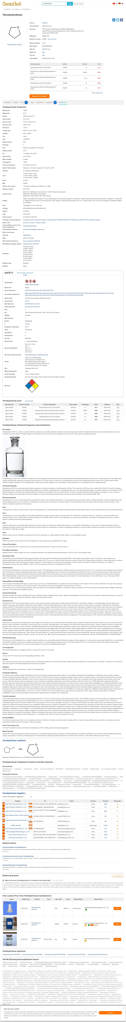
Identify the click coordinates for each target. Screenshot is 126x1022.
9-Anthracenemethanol (110, 776)
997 (106, 821)
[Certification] (86, 910)
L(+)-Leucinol (68, 780)
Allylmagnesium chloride (63, 784)
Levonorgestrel (77, 784)
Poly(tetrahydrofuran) (26, 962)
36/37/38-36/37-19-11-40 (32, 304)
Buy (118, 407)
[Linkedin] (113, 19)
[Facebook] (121, 19)
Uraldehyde (17, 769)
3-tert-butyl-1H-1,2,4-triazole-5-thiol (105, 778)
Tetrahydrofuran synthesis (14, 740)
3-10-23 (27, 324)
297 (106, 828)
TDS (43, 55)
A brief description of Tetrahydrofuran (14, 847)
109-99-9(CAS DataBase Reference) (33, 229)
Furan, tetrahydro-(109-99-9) (31, 241)
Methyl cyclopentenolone (35, 966)
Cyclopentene (23, 964)
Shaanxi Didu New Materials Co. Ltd (15, 811)
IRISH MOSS (59, 769)
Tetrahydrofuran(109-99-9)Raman (98, 954)
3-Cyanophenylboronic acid (34, 786)
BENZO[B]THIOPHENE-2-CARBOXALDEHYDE (16, 784)
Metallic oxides (95, 769)
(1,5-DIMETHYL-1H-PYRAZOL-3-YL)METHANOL (31, 788)
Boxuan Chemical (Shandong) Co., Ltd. (15, 828)
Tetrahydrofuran (36, 907)
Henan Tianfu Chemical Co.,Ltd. (17, 834)
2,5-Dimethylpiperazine (39, 784)
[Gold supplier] (86, 925)
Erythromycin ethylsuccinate (84, 778)
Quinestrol (51, 784)
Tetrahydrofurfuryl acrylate (99, 962)
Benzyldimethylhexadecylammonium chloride (105, 780)
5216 (105, 831)
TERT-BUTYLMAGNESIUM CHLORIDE (74, 782)
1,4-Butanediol (27, 769)
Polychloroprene (7, 769)
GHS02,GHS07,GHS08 (31, 284)
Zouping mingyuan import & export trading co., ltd (17, 815)
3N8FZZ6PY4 (27, 235)
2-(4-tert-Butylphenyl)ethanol (52, 778)
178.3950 (43, 222)
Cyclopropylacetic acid (63, 786)
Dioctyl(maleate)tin (50, 786)
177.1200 (37, 222)
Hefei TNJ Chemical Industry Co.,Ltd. (16, 804)
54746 (105, 825)
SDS (43, 52)
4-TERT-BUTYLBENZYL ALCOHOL (69, 776)
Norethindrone (53, 776)
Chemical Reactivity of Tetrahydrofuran (14, 865)
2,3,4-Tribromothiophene (109, 784)
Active (27, 371)
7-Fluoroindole (30, 782)
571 (106, 807)
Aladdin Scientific (16, 825)
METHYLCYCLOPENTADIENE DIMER (41, 964)
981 (106, 816)
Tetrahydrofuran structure (14, 44)
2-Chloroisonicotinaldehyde (82, 780)
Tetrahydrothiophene (8, 788)
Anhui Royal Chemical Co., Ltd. (18, 837)
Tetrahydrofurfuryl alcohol (9, 962)
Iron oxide (71, 964)
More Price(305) (29, 401)
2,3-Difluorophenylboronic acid (82, 786)
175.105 (25, 222)
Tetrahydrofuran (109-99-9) (31, 244)
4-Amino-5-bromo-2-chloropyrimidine (38, 780)
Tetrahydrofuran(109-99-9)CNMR (55, 954)
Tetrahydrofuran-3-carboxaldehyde (79, 962)
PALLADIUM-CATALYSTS (72, 769)
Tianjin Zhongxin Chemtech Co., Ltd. (16, 807)
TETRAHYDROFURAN (29, 226)
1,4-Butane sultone (68, 778)
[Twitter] (117, 19)
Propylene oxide (12, 966)
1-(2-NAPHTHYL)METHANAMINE (92, 776)
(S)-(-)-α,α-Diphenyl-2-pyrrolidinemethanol (100, 782)
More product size (97, 93)
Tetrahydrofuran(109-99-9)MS (11, 954)
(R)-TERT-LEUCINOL (35, 778)
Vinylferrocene (113, 786)
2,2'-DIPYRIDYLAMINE (99, 786)
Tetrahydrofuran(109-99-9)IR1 (76, 954)
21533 (105, 834)
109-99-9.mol (46, 49)
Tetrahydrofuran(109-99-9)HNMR (32, 954)
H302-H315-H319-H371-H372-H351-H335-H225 (39, 290)
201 (106, 837)
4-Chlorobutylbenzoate (54, 782)
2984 (105, 804)
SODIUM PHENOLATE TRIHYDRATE (35, 776)
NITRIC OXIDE (80, 964)
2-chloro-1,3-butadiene (46, 769)
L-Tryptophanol (40, 782)
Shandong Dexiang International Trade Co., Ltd (17, 820)
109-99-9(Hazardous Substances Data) (36, 355)
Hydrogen (85, 769)
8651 (105, 811)
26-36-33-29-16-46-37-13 (32, 306)
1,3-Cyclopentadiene (93, 964)
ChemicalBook (7, 9)
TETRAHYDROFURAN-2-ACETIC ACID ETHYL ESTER (50, 962)
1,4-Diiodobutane (57, 780)
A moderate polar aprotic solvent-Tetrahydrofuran (18, 856)
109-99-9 (45, 23)
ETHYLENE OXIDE (59, 964)
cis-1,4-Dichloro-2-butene (109, 769)
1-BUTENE (23, 966)
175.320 (31, 222)
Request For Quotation (39, 96)
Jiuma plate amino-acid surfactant (12, 776)
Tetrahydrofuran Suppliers (14, 793)
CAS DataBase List (16, 9)
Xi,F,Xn (27, 301)
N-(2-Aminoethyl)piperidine (91, 784)
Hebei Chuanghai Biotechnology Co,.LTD (18, 831)
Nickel (36, 769)
